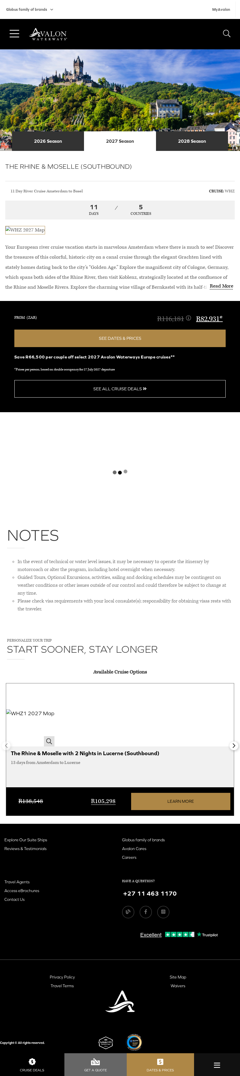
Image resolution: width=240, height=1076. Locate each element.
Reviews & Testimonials (25, 848)
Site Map (178, 977)
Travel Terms (62, 985)
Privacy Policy (62, 977)
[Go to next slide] (233, 745)
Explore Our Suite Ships (25, 840)
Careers (129, 857)
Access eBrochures (21, 890)
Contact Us (14, 899)
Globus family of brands (26, 9)
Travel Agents (17, 882)
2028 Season (192, 141)
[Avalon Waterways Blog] (128, 912)
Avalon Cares (134, 848)
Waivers (178, 985)
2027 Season (120, 141)
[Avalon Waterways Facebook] (146, 912)
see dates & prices (120, 338)
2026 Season (48, 141)
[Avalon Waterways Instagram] (163, 912)
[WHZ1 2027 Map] (30, 715)
